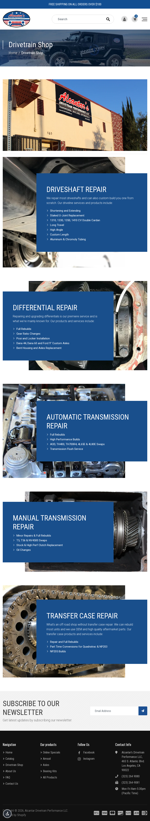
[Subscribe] (142, 710)
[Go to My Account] (124, 19)
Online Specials (51, 752)
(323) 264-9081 (131, 782)
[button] (7, 813)
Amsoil (47, 758)
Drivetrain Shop (14, 765)
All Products (50, 777)
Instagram (89, 758)
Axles (46, 765)
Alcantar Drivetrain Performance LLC (46, 810)
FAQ (7, 777)
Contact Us (11, 783)
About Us (10, 771)
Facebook (89, 752)
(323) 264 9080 (131, 776)
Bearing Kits (50, 771)
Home (8, 752)
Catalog (9, 758)
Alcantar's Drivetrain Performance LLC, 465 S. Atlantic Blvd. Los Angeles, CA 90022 (133, 761)
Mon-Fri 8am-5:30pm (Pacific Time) (134, 791)
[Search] (111, 19)
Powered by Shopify (14, 815)
